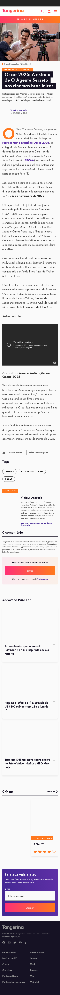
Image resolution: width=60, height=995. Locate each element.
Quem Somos (9, 952)
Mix (32, 976)
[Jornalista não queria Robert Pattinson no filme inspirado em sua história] (30, 624)
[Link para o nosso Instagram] (9, 942)
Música (33, 964)
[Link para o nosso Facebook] (3, 942)
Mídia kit (34, 982)
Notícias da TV (9, 958)
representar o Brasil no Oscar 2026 (25, 143)
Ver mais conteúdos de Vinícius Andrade (36, 524)
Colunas (34, 970)
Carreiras (7, 970)
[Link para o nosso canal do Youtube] (20, 942)
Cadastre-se (42, 579)
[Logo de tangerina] (13, 11)
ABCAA (29, 160)
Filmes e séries (37, 952)
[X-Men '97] (45, 819)
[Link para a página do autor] (6, 111)
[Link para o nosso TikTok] (25, 942)
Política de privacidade (13, 982)
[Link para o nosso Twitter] (14, 942)
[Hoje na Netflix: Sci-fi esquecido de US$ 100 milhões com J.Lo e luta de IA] (30, 681)
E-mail (7, 889)
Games (33, 958)
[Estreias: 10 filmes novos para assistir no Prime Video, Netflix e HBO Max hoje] (30, 738)
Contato (6, 964)
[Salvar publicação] (54, 646)
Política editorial (10, 976)
